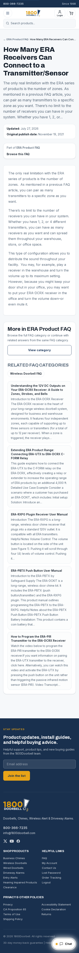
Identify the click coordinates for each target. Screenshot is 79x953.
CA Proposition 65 (14, 909)
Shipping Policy (12, 919)
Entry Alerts (10, 877)
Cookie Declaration (54, 909)
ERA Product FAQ (28, 147)
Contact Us (49, 867)
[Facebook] (18, 841)
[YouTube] (12, 841)
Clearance (10, 887)
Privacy (8, 904)
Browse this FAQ (18, 154)
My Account (49, 863)
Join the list (17, 776)
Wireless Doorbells (15, 863)
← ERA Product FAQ (15, 39)
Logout (46, 882)
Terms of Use (11, 914)
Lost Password (51, 872)
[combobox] (42, 23)
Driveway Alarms (14, 872)
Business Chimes (14, 858)
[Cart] (71, 13)
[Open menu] (7, 13)
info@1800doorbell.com (19, 833)
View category (39, 350)
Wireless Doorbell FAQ (26, 373)
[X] (5, 841)
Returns (46, 914)
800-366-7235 (13, 3)
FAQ (44, 858)
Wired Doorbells (13, 867)
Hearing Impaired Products (20, 882)
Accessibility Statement (56, 904)
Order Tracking (51, 877)
